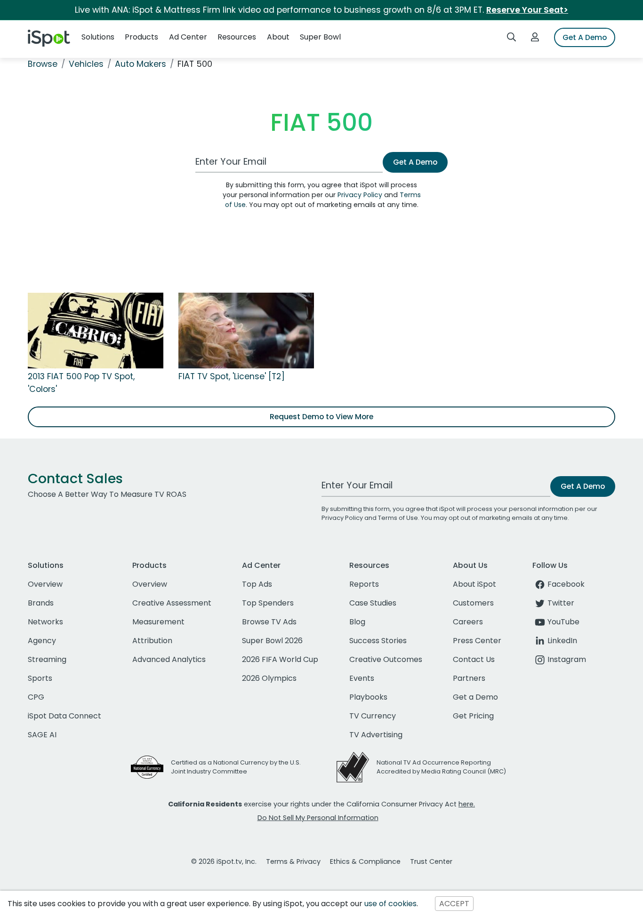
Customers (473, 603)
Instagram (566, 659)
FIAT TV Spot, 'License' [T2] (231, 376)
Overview (45, 584)
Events (361, 678)
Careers (468, 621)
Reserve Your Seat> (527, 10)
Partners (469, 678)
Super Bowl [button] (320, 37)
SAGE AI (42, 734)
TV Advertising (375, 734)
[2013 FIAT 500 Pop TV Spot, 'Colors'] (95, 330)
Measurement (158, 621)
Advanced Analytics (169, 659)
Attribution (152, 640)
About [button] (278, 37)
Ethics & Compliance (365, 861)
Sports (40, 678)
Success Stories (378, 640)
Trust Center (431, 861)
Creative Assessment (171, 603)
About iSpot (474, 584)
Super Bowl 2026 (272, 640)
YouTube (563, 621)
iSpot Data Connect (64, 715)
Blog (357, 621)
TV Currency (372, 715)
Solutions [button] (97, 37)
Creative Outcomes (385, 659)
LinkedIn (562, 640)
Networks (45, 621)
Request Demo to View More (321, 416)
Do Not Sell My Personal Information (317, 817)
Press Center (477, 640)
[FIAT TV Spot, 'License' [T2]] (246, 330)
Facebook (566, 584)
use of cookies (390, 903)
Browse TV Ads (269, 621)
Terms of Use (398, 518)
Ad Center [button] (188, 37)
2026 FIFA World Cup (280, 659)
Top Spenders (268, 603)
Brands (41, 603)
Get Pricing (473, 715)
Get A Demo (585, 37)
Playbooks (368, 697)
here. (466, 804)
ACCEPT (454, 903)
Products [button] (141, 37)
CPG (36, 697)
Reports (364, 584)
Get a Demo (475, 697)
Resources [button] (236, 37)
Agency (42, 640)
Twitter (560, 603)
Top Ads (257, 584)
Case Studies (372, 603)
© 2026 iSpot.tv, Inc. (224, 861)
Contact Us (474, 659)
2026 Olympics (269, 678)
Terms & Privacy (293, 861)
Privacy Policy (360, 194)
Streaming (47, 659)
